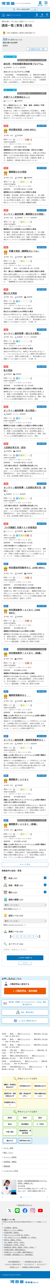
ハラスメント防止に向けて (13, 1264)
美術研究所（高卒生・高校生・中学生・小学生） (19, 1247)
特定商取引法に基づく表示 (33, 1261)
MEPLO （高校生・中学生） (13, 1240)
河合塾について (14, 1267)
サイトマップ (41, 1264)
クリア (25, 963)
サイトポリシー (29, 1264)
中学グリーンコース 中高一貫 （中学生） (17, 1235)
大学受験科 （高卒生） (11, 1228)
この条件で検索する (25, 958)
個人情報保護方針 (14, 1261)
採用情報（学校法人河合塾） (31, 1267)
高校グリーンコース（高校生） (14, 1230)
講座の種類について (11, 909)
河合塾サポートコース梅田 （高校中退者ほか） (19, 1252)
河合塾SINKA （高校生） (12, 1232)
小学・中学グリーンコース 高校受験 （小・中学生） (20, 1237)
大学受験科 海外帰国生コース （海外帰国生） (19, 1254)
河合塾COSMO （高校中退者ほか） (15, 1250)
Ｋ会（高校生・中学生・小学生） (14, 1242)
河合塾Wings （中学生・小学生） (14, 1245)
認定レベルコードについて (13, 925)
